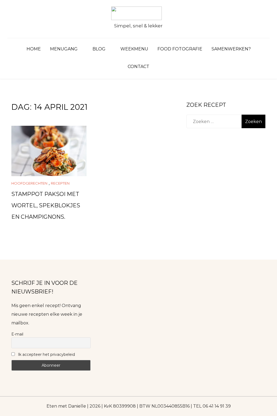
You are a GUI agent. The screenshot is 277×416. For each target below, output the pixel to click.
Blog (99, 48)
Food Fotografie (179, 48)
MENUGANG (64, 48)
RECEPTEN (60, 183)
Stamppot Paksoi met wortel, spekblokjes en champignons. (45, 205)
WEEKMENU (134, 48)
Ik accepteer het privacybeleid (46, 354)
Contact (138, 66)
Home (34, 48)
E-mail (17, 334)
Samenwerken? (231, 48)
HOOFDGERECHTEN (29, 183)
